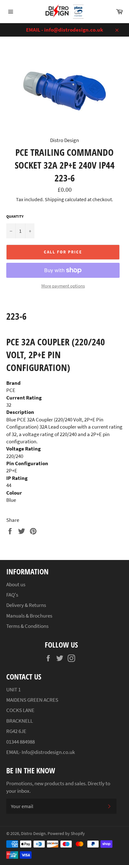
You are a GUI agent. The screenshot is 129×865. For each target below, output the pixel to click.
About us (15, 584)
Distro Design (33, 833)
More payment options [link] (63, 286)
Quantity (14, 216)
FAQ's (12, 594)
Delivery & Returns (26, 605)
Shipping (54, 199)
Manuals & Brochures (29, 615)
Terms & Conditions (27, 626)
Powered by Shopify (66, 833)
